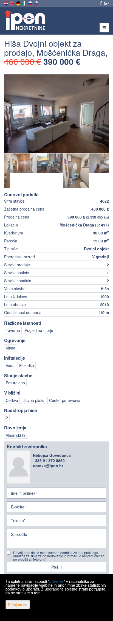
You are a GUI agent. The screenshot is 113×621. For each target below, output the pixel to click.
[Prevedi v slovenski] (36, 2)
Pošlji (56, 567)
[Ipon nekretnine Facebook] (100, 3)
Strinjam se (17, 604)
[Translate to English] (12, 2)
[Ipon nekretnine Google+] (106, 3)
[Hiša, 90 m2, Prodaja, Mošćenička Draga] (56, 113)
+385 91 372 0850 (49, 460)
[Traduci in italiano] (24, 2)
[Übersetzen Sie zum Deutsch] (18, 2)
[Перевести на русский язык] (30, 2)
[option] (17, 163)
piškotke (56, 581)
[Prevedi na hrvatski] (6, 2)
